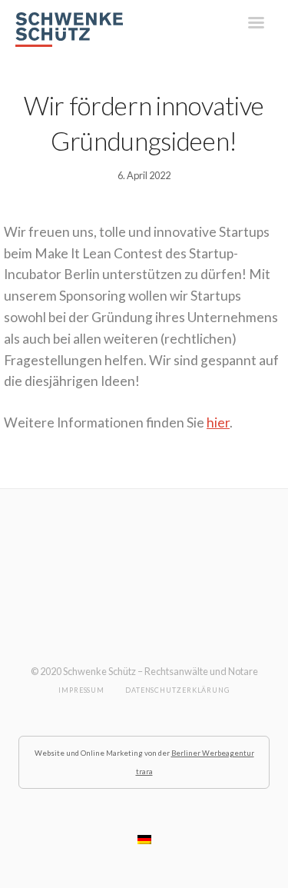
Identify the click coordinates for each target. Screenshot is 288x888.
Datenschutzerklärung (177, 690)
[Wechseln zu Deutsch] (144, 839)
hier (218, 422)
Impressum (81, 690)
